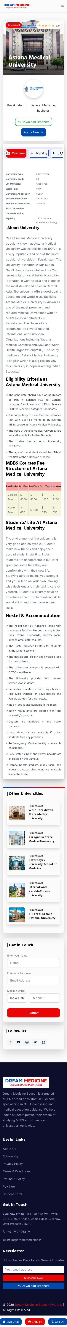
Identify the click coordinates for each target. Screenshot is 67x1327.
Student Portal (13, 1194)
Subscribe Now (33, 1277)
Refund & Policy (14, 1179)
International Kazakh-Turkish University (39, 891)
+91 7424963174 (19, 1231)
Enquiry (37, 1321)
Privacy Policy (13, 1164)
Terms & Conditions (16, 1171)
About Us (9, 1149)
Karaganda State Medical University (41, 839)
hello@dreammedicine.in (24, 1240)
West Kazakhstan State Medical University (40, 814)
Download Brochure (35, 122)
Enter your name (17, 955)
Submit (33, 1013)
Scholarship (11, 1156)
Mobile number (16, 990)
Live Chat (13, 1321)
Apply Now (32, 132)
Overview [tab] (18, 153)
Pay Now (9, 1186)
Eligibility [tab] (40, 153)
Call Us (59, 1321)
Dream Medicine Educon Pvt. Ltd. (38, 1304)
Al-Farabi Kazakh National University (41, 916)
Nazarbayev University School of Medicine (42, 864)
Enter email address (19, 973)
